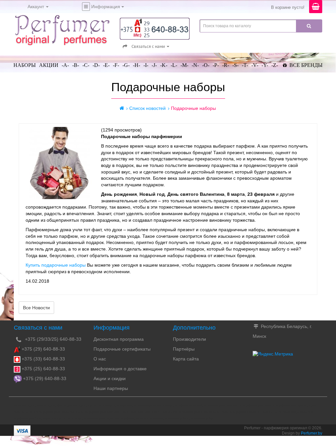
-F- (116, 65)
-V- (254, 65)
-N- (195, 65)
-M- (184, 65)
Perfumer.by (311, 433)
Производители (189, 339)
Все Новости (36, 307)
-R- (225, 65)
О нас (100, 358)
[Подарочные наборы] (60, 163)
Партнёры (184, 349)
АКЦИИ (48, 65)
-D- (96, 65)
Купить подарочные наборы (56, 265)
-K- (163, 65)
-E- (106, 65)
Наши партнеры (111, 388)
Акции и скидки (110, 378)
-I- (145, 65)
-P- (216, 65)
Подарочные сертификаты (122, 349)
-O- (205, 65)
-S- (235, 65)
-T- (245, 65)
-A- (65, 65)
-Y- (265, 65)
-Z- (274, 65)
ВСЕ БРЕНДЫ (305, 65)
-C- (85, 65)
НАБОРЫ (24, 65)
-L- (174, 65)
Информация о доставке (120, 368)
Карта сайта (186, 358)
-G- (126, 65)
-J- (154, 65)
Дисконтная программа (119, 339)
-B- (75, 65)
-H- (136, 65)
